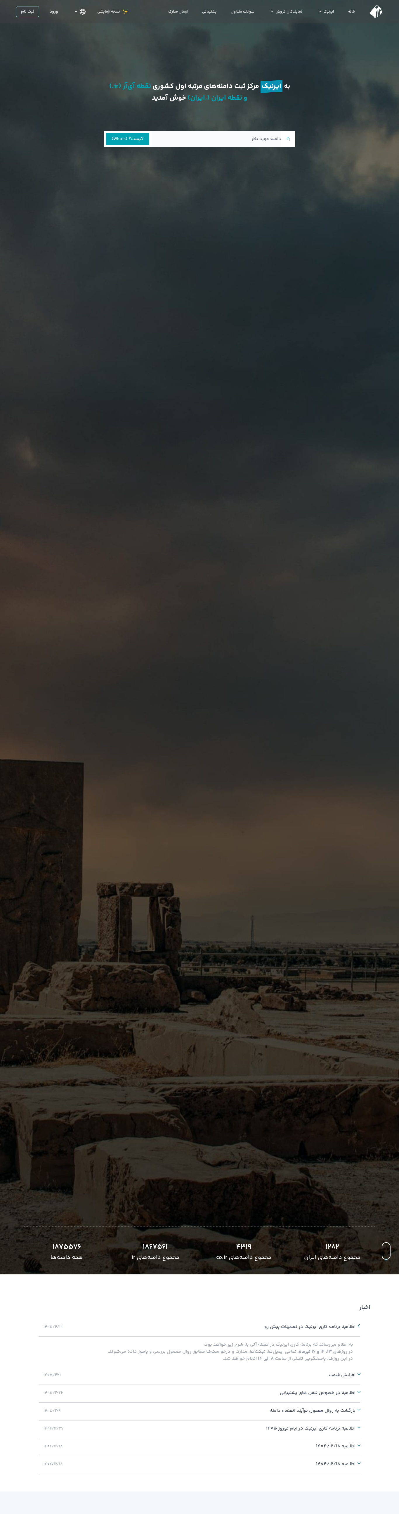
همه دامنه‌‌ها (67, 1258)
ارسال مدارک (178, 12)
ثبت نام (27, 11)
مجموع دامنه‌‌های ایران (332, 1258)
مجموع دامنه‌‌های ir (155, 1258)
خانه (351, 12)
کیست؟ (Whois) (127, 139)
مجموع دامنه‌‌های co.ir (243, 1258)
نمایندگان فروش (288, 12)
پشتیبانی (209, 12)
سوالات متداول (242, 12)
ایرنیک (328, 12)
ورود (54, 11)
